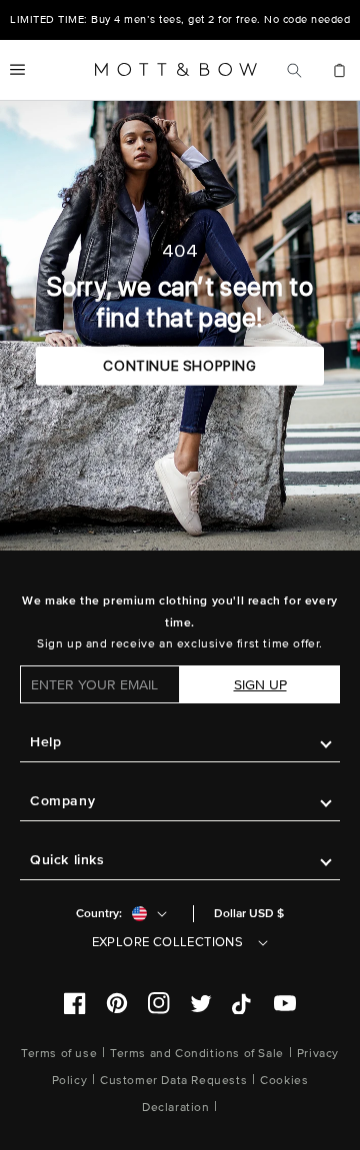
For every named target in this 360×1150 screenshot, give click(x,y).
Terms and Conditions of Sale (197, 1053)
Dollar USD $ (249, 913)
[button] (17, 70)
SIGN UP (260, 684)
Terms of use (59, 1053)
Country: (99, 913)
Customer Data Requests (173, 1080)
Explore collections (168, 942)
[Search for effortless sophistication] (294, 70)
